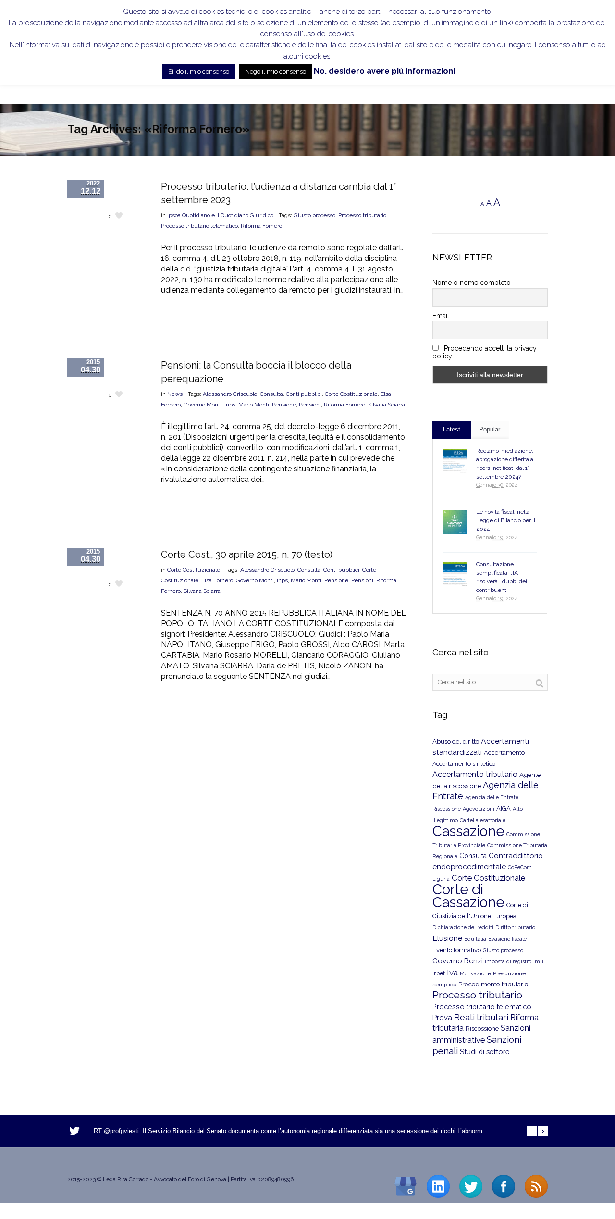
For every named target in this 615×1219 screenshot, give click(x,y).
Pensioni (310, 404)
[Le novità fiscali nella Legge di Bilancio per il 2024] (455, 522)
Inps (229, 404)
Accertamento (504, 752)
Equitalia (475, 939)
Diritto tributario (515, 927)
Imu (538, 962)
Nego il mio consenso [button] (275, 71)
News (175, 394)
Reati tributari (481, 1017)
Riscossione (482, 1028)
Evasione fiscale (507, 939)
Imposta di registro (508, 962)
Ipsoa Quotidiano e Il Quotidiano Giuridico (220, 215)
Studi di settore (484, 1051)
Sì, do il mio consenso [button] (198, 71)
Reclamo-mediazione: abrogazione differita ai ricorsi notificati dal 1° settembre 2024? (505, 463)
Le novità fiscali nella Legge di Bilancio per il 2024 (505, 520)
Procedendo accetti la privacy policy (484, 352)
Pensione (284, 404)
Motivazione (475, 973)
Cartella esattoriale (482, 820)
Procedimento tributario (493, 984)
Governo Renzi (457, 961)
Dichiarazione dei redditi (462, 927)
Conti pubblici (304, 394)
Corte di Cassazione (468, 896)
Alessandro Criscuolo (230, 394)
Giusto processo (314, 215)
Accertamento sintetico (463, 763)
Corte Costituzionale (351, 394)
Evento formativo (456, 950)
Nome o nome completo (471, 282)
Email (440, 316)
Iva (452, 972)
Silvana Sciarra (386, 404)
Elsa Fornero (217, 580)
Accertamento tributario (474, 774)
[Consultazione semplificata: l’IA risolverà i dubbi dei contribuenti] (455, 574)
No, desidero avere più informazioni (384, 70)
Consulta (271, 394)
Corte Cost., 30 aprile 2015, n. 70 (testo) (246, 554)
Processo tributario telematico (199, 225)
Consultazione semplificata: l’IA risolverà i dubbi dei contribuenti (501, 577)
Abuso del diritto (455, 741)
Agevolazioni (478, 809)
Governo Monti (202, 404)
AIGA (503, 808)
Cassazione (468, 831)
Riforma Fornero (261, 225)
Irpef (438, 973)
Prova (442, 1017)
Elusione (447, 938)
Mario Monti (253, 404)
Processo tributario (362, 215)
